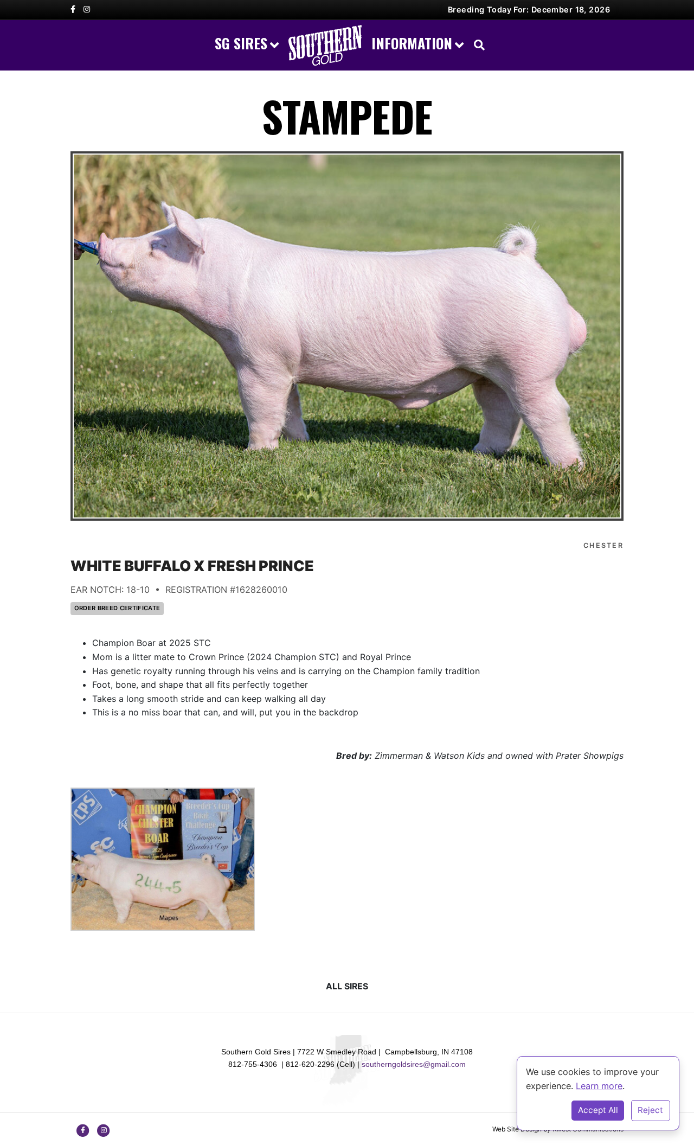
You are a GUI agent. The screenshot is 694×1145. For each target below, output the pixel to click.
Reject (650, 1110)
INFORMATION (411, 43)
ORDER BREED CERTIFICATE (117, 608)
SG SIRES (241, 43)
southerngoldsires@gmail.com (414, 1064)
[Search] (476, 45)
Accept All (598, 1110)
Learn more (599, 1085)
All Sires (347, 986)
